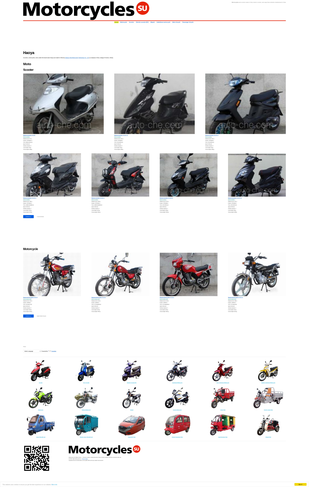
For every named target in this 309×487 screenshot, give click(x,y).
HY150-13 (235, 297)
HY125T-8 (166, 198)
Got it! (300, 484)
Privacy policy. (85, 458)
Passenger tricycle (187, 22)
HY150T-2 (29, 198)
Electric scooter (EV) (142, 22)
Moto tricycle (176, 22)
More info (54, 484)
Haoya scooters (26, 136)
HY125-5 (98, 297)
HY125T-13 (121, 135)
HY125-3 (167, 297)
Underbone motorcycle (163, 22)
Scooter (131, 22)
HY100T (29, 135)
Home (116, 22)
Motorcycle (123, 22)
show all (28, 216)
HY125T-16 (235, 198)
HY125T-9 (211, 135)
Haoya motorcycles (27, 299)
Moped (152, 22)
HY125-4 (30, 297)
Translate (53, 351)
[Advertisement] (71, 36)
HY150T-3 (98, 198)
